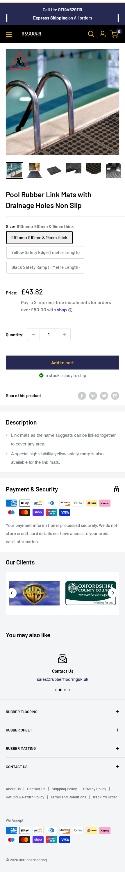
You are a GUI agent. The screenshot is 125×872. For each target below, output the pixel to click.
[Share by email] (115, 395)
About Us (13, 788)
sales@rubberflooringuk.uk (62, 679)
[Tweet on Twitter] (104, 395)
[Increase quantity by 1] (64, 334)
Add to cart (62, 362)
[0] (114, 34)
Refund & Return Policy (25, 797)
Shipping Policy (64, 788)
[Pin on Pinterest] (93, 395)
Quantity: (15, 334)
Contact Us (36, 788)
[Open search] (91, 34)
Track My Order (104, 797)
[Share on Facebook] (82, 395)
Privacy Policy (94, 788)
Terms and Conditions (68, 797)
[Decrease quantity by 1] (33, 334)
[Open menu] (9, 34)
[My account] (103, 34)
